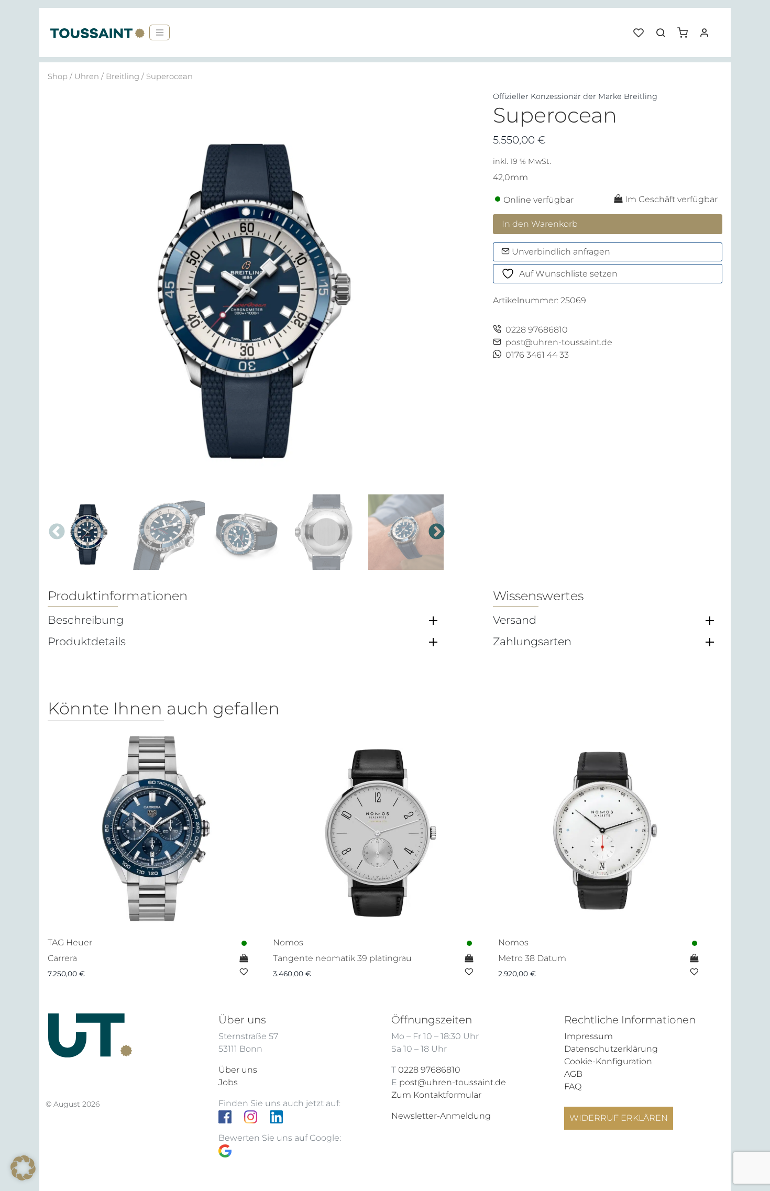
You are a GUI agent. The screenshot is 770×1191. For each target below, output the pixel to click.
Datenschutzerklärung (611, 1049)
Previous (57, 532)
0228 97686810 (536, 330)
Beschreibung (86, 620)
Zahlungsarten (532, 641)
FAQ (572, 1086)
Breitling (122, 76)
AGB (573, 1074)
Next (436, 532)
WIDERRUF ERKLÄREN (618, 1118)
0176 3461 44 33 (537, 355)
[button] (686, 29)
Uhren (86, 76)
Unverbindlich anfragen (560, 252)
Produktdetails (87, 641)
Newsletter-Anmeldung (441, 1116)
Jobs (228, 1082)
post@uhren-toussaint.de (558, 342)
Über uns (237, 1070)
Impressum (588, 1036)
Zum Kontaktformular (436, 1095)
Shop (58, 76)
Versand (514, 620)
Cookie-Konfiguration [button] (608, 1061)
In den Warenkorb (540, 224)
